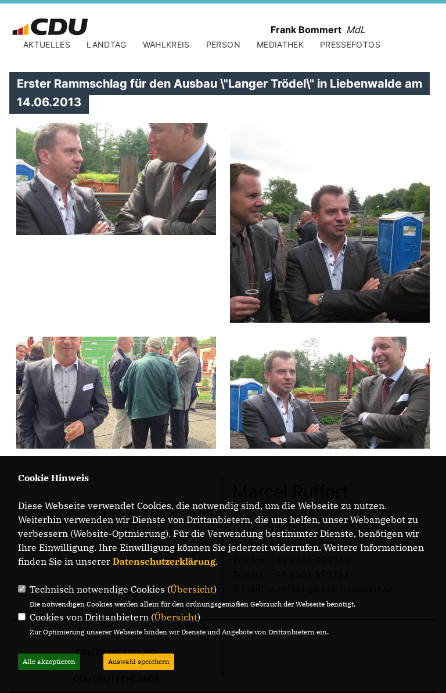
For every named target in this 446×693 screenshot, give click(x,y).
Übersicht (192, 589)
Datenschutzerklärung (164, 561)
